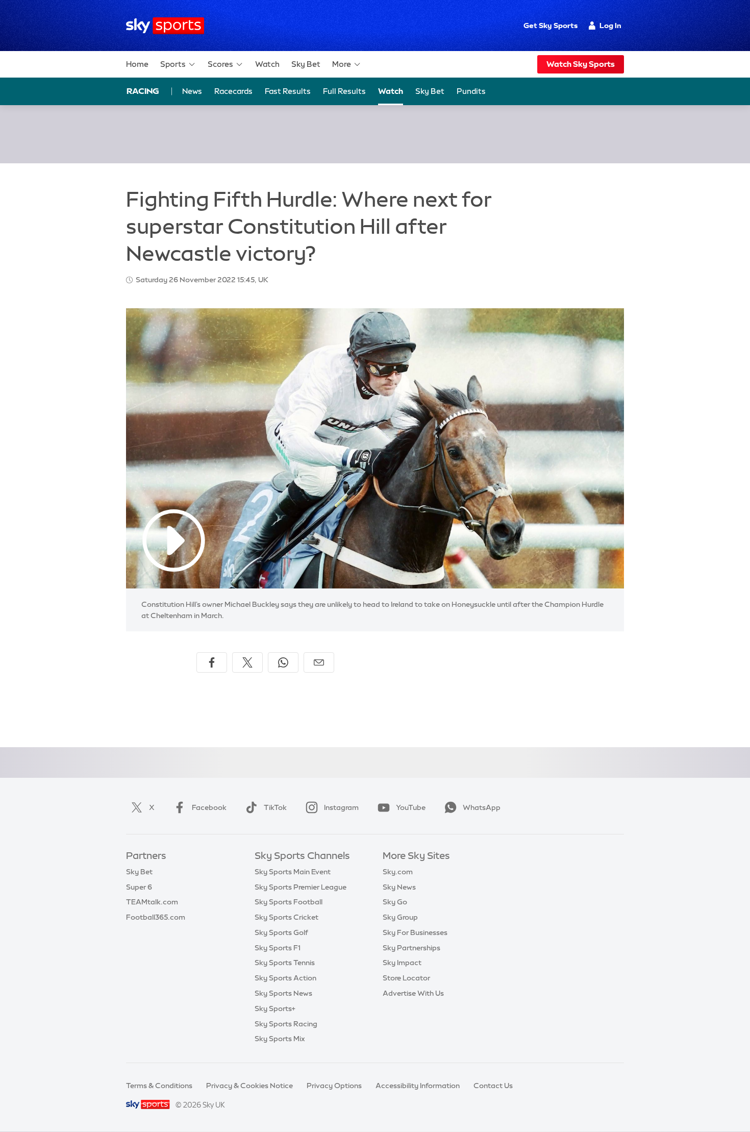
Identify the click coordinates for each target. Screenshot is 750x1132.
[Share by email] (319, 662)
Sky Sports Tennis (285, 962)
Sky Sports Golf (281, 932)
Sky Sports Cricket (286, 917)
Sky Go (395, 901)
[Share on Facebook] (211, 662)
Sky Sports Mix (280, 1038)
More (341, 64)
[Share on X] (247, 662)
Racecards (233, 91)
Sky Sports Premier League (300, 887)
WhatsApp (482, 807)
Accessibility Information (418, 1085)
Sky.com (398, 871)
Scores (220, 64)
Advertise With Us (413, 993)
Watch (267, 64)
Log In (610, 25)
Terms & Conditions (159, 1085)
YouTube (411, 807)
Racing (143, 91)
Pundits (471, 91)
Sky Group (400, 917)
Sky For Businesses (415, 932)
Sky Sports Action (285, 977)
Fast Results (288, 91)
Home (137, 64)
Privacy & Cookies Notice (249, 1085)
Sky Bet (305, 64)
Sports (173, 64)
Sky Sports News (283, 993)
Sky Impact (402, 962)
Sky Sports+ (275, 1008)
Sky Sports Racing (286, 1023)
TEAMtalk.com (152, 901)
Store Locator (406, 977)
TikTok (275, 807)
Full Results (344, 91)
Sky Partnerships (411, 947)
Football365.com (155, 917)
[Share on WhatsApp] (283, 662)
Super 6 (139, 887)
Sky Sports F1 (278, 947)
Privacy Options (334, 1085)
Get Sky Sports (550, 25)
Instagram (341, 807)
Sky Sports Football (288, 901)
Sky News (399, 887)
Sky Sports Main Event (293, 871)
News (192, 91)
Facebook (209, 807)
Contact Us (493, 1085)
